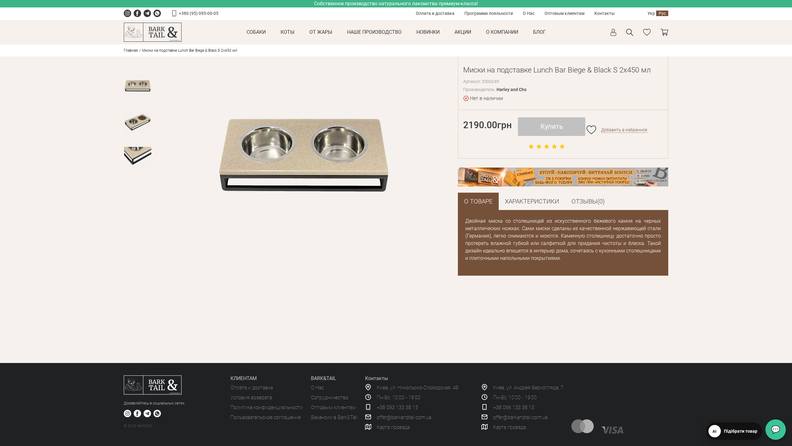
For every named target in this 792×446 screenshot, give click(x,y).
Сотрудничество (329, 397)
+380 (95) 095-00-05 (198, 13)
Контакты (604, 13)
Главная (131, 50)
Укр (651, 13)
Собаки (256, 32)
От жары (320, 32)
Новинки (428, 32)
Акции (462, 32)
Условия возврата (251, 397)
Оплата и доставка (435, 13)
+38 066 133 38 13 (513, 407)
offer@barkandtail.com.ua (404, 417)
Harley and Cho (512, 89)
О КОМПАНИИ (502, 32)
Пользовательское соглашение (265, 417)
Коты (288, 32)
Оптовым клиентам (564, 13)
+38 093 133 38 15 (397, 407)
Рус (662, 13)
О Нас (529, 13)
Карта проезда (393, 427)
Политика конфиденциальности (266, 407)
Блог (539, 32)
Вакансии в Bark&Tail (334, 417)
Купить (551, 126)
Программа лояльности (488, 13)
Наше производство (374, 32)
